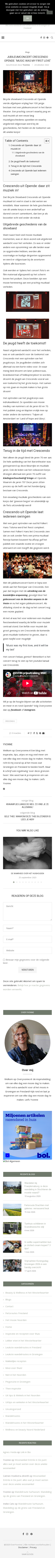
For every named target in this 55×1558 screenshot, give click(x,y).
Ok (27, 18)
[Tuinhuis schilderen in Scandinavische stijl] (12, 1228)
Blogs (8, 1299)
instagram (29, 709)
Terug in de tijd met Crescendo (26, 166)
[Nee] (50, 12)
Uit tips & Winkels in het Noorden (22, 1395)
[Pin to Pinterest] (40, 733)
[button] (5, 859)
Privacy (33, 1547)
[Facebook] (41, 37)
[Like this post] (31, 733)
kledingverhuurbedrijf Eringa (18, 478)
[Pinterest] (47, 37)
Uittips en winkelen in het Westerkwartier (27, 1402)
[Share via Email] (43, 733)
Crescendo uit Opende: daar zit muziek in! (26, 147)
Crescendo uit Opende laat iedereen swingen (28, 172)
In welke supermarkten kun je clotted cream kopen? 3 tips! (37, 1245)
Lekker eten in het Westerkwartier (23, 1340)
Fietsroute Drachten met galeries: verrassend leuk (36, 1207)
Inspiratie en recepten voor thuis (22, 1333)
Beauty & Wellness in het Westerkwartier (27, 1292)
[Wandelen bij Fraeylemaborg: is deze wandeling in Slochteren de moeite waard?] (12, 1188)
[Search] (51, 37)
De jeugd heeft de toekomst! (25, 161)
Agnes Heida (9, 1452)
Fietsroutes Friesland (16, 1313)
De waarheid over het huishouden (27, 873)
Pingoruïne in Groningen (17, 1381)
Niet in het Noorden (15, 1374)
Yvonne (26, 64)
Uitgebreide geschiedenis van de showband (29, 154)
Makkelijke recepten (15, 1361)
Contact (9, 1306)
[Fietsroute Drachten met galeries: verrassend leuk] (12, 1210)
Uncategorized (13, 1409)
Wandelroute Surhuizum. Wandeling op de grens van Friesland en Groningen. (24, 1507)
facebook (16, 709)
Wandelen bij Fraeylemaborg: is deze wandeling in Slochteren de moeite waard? (37, 1188)
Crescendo (10, 721)
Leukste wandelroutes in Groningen (24, 1354)
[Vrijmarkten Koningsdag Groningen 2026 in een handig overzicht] (12, 1265)
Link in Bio (25, 1452)
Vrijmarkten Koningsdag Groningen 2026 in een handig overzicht (36, 1264)
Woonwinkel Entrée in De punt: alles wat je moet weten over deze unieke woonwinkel (25, 1464)
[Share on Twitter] (37, 733)
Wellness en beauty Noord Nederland (25, 1429)
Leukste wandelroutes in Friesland (23, 1347)
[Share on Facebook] (34, 733)
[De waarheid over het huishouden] (27, 853)
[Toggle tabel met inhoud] (45, 141)
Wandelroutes (12, 1415)
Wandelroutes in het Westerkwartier (24, 1422)
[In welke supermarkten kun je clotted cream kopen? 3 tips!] (12, 1247)
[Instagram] (44, 37)
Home (8, 1326)
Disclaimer (23, 1547)
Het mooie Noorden (16, 1320)
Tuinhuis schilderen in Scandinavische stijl (35, 1225)
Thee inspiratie (13, 1388)
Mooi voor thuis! (13, 1367)
